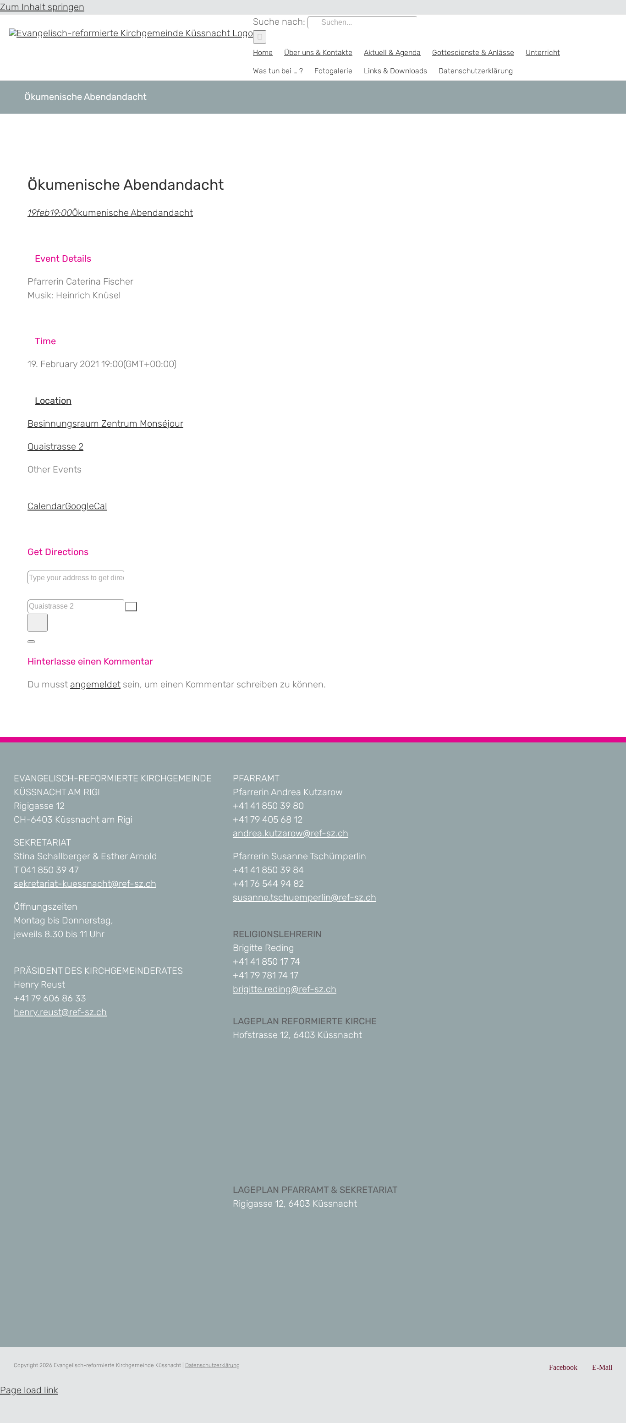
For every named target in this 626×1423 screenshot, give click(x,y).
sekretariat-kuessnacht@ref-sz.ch (85, 883)
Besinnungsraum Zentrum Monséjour (105, 423)
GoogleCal (86, 505)
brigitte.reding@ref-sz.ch (284, 988)
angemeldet (95, 684)
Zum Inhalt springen (42, 6)
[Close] (31, 641)
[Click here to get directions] (37, 623)
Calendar (46, 505)
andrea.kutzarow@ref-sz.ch (290, 833)
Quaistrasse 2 (55, 446)
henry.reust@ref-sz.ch (60, 1011)
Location (53, 400)
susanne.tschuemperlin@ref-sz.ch (304, 897)
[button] (527, 71)
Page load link (29, 1390)
